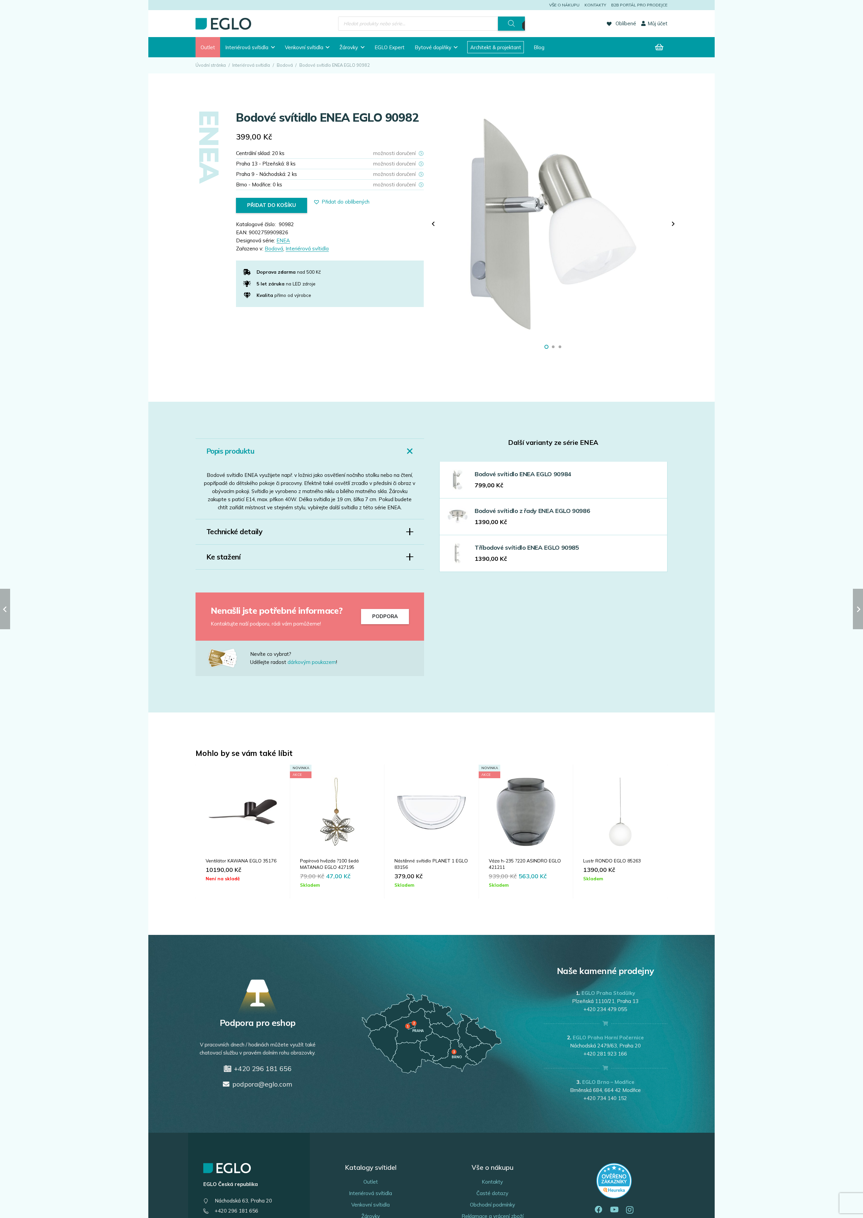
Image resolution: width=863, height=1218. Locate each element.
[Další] (673, 224)
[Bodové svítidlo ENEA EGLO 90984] (457, 479)
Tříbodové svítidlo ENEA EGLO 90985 (527, 547)
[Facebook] (598, 1210)
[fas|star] (228, 658)
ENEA (283, 240)
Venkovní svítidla (370, 1204)
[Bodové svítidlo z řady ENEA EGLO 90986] (457, 516)
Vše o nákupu (564, 4)
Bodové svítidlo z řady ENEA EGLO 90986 (532, 511)
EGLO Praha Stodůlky (608, 993)
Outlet (370, 1182)
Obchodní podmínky (492, 1204)
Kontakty (595, 4)
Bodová (285, 65)
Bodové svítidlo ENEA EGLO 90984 (523, 474)
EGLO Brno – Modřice (608, 1082)
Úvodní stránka (211, 65)
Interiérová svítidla (251, 65)
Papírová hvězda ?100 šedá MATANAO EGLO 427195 (329, 864)
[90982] (553, 224)
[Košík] (659, 47)
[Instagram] (629, 1210)
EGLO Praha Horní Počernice (608, 1037)
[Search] (511, 24)
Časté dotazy (492, 1193)
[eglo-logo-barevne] (223, 24)
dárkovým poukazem (312, 662)
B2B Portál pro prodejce (639, 4)
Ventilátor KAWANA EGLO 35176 (241, 860)
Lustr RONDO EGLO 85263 (612, 860)
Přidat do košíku (271, 205)
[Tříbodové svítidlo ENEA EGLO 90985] (457, 553)
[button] (273, 47)
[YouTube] (614, 1210)
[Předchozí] (434, 224)
